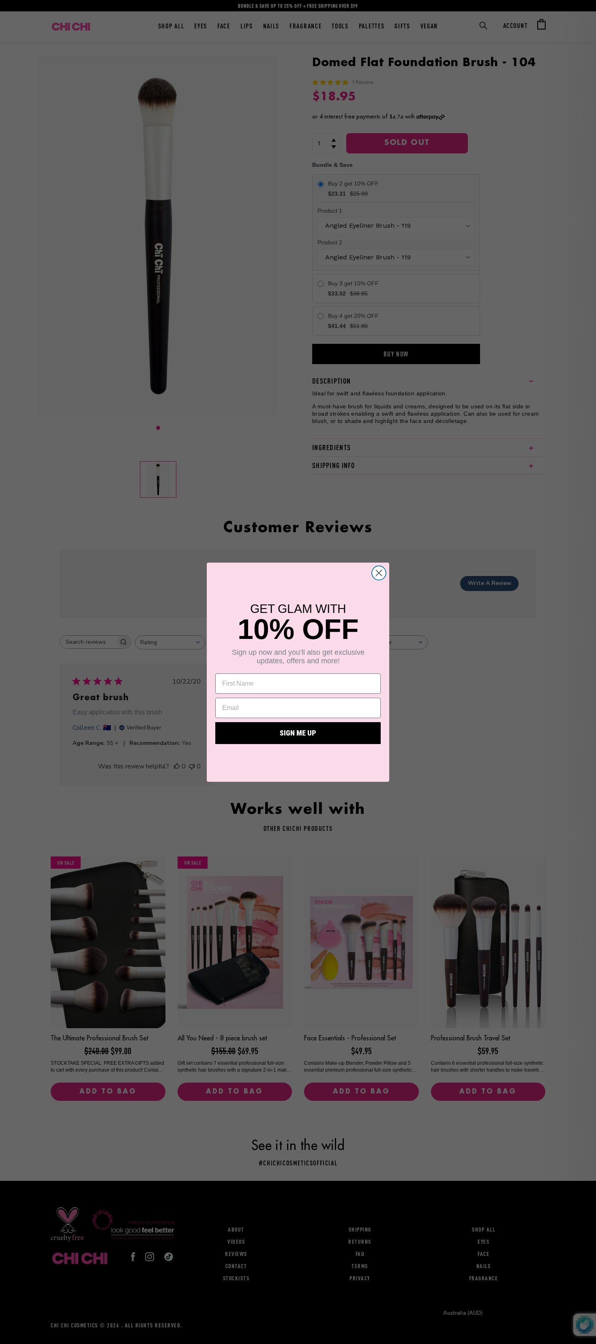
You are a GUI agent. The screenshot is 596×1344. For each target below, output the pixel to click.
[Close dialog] (379, 573)
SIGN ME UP (298, 733)
